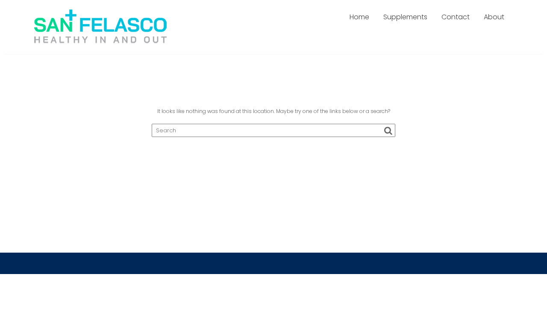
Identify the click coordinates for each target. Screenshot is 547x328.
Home (359, 17)
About (494, 17)
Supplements (405, 17)
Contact (455, 17)
